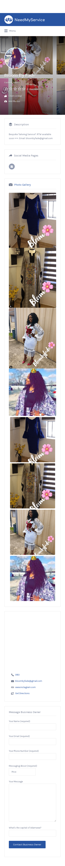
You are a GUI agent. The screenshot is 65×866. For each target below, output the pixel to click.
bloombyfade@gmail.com (28, 681)
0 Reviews (33, 89)
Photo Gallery (22, 184)
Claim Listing (15, 96)
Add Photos (14, 101)
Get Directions (22, 693)
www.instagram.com (25, 687)
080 (17, 674)
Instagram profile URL (12, 166)
